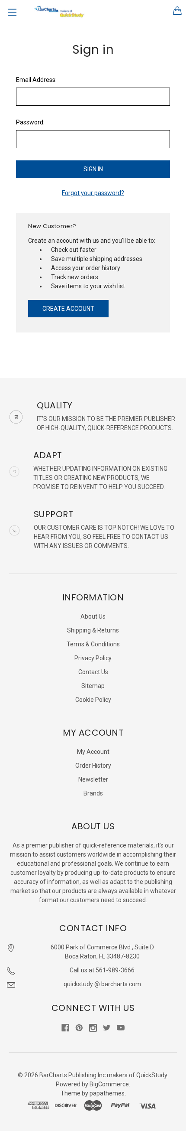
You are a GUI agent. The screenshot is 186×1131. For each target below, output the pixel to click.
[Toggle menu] (12, 12)
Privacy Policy (93, 658)
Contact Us (93, 671)
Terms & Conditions (93, 644)
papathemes (107, 1093)
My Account (93, 751)
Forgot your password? (93, 192)
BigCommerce (109, 1084)
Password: (30, 122)
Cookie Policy (93, 699)
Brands (93, 793)
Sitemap (93, 685)
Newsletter (93, 779)
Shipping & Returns (93, 630)
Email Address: (36, 79)
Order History (93, 765)
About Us (93, 616)
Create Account (68, 308)
